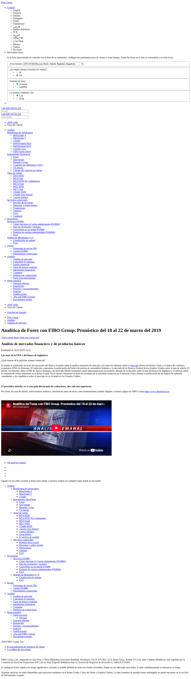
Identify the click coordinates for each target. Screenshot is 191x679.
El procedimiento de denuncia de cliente (26, 647)
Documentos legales (22, 299)
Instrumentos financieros (18, 154)
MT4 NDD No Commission (26, 181)
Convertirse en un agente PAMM (28, 229)
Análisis (11, 256)
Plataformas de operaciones (20, 132)
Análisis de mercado (22, 259)
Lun (21, 95)
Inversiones (12, 219)
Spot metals (18, 159)
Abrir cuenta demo (10, 337)
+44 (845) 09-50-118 (11, 108)
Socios (10, 245)
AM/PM (23, 87)
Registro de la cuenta (23, 202)
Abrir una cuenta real (29, 337)
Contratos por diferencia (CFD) (28, 165)
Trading (10, 130)
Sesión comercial (21, 264)
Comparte (17, 272)
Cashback (17, 216)
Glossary (17, 210)
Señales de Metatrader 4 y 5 (20, 237)
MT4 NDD (18, 175)
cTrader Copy (19, 149)
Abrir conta (12, 122)
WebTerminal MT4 (22, 143)
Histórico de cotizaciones (25, 275)
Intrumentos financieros (24, 270)
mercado (134, 365)
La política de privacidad (18, 649)
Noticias (17, 291)
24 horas (23, 84)
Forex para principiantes (24, 278)
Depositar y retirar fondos (25, 205)
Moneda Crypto (20, 162)
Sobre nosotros (14, 280)
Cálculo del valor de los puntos (27, 170)
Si (20, 72)
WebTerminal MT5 (22, 146)
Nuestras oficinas (21, 283)
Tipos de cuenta (14, 173)
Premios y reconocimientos (25, 288)
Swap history (25, 534)
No (20, 75)
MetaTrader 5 (19, 138)
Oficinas (23, 618)
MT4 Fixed (18, 184)
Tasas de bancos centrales (25, 267)
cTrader (16, 140)
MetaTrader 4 (19, 135)
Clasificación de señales (24, 240)
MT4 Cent (18, 178)
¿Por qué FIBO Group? (24, 297)
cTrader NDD (19, 192)
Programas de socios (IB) (25, 248)
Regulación (18, 286)
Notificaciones (20, 294)
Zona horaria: (16, 63)
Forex (16, 157)
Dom (21, 98)
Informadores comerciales (25, 253)
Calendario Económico (24, 262)
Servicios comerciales (17, 200)
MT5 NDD (18, 186)
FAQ (15, 213)
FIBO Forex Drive (22, 151)
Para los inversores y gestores (27, 227)
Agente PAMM (20, 251)
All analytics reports (16, 462)
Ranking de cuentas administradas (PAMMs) (34, 232)
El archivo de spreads (29, 537)
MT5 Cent (18, 189)
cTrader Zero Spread (23, 194)
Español (11, 7)
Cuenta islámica (20, 197)
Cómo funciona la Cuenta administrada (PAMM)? (36, 224)
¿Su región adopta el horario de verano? (28, 69)
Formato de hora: (18, 81)
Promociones (19, 208)
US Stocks (18, 167)
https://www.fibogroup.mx (157, 391)
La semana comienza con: (22, 92)
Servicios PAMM (15, 221)
